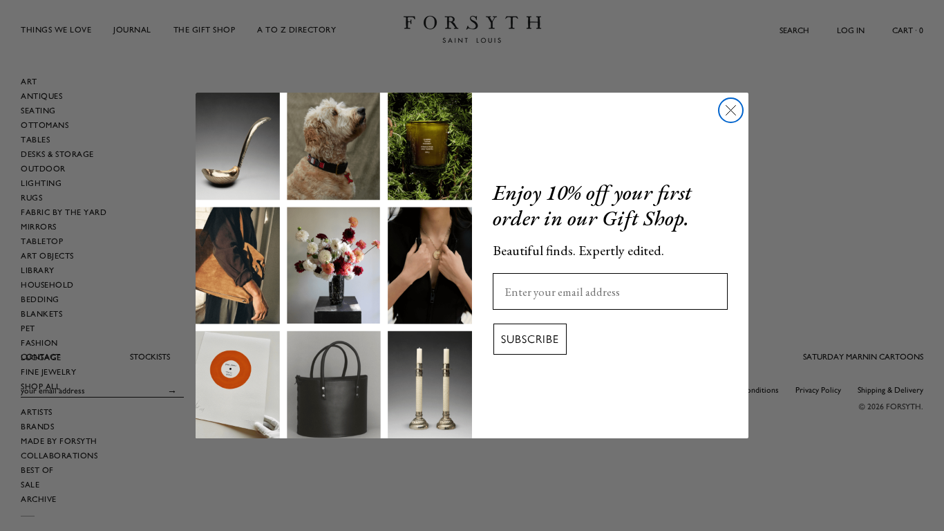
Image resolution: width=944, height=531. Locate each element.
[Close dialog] (731, 110)
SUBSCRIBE (530, 339)
